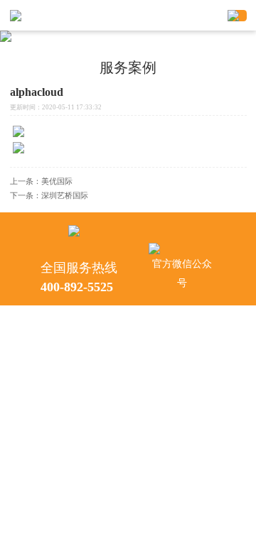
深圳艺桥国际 (64, 195)
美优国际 (57, 181)
